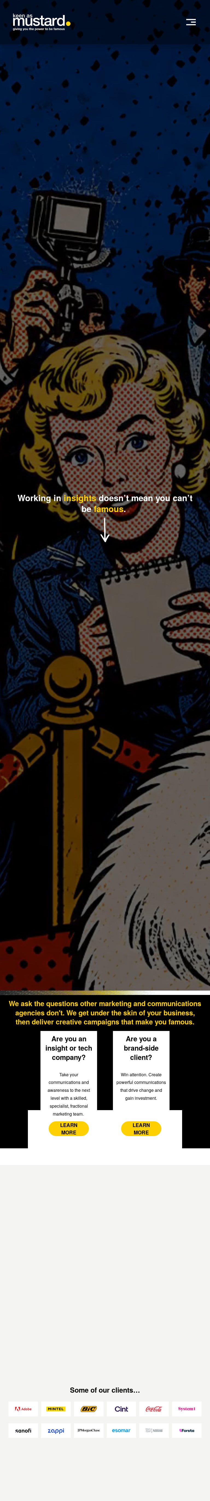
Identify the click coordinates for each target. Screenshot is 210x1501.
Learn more (141, 1128)
